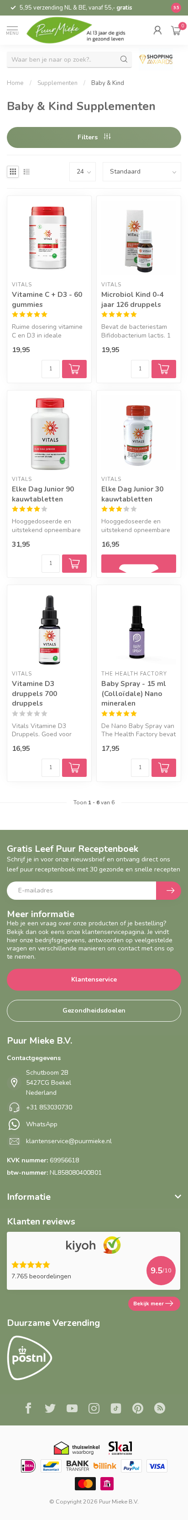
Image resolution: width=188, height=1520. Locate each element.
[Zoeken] (124, 59)
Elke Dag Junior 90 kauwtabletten (43, 494)
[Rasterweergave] (13, 172)
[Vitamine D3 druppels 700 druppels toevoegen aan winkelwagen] (74, 768)
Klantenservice (94, 979)
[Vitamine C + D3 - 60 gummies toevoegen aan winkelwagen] (74, 369)
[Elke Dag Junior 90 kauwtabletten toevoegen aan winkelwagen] (74, 563)
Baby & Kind (107, 83)
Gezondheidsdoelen (94, 1010)
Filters (88, 137)
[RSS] (159, 1409)
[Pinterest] (137, 1409)
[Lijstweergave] (26, 172)
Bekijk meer (148, 1303)
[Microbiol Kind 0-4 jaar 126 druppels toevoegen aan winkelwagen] (163, 369)
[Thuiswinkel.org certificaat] (77, 1448)
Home (15, 83)
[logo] (82, 30)
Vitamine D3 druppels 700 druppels (34, 693)
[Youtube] (72, 1409)
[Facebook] (28, 1409)
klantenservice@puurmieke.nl (69, 1141)
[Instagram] (94, 1409)
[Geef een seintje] (138, 563)
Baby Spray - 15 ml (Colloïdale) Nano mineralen (133, 693)
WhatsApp (41, 1124)
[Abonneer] (168, 890)
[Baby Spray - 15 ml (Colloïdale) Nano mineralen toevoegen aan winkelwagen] (163, 768)
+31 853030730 (49, 1107)
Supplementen (57, 83)
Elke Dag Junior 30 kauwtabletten (132, 494)
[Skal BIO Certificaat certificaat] (120, 1448)
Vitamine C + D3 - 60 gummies (47, 299)
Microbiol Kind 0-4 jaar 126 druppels (132, 299)
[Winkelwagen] (176, 30)
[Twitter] (50, 1409)
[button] (157, 30)
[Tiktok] (115, 1409)
